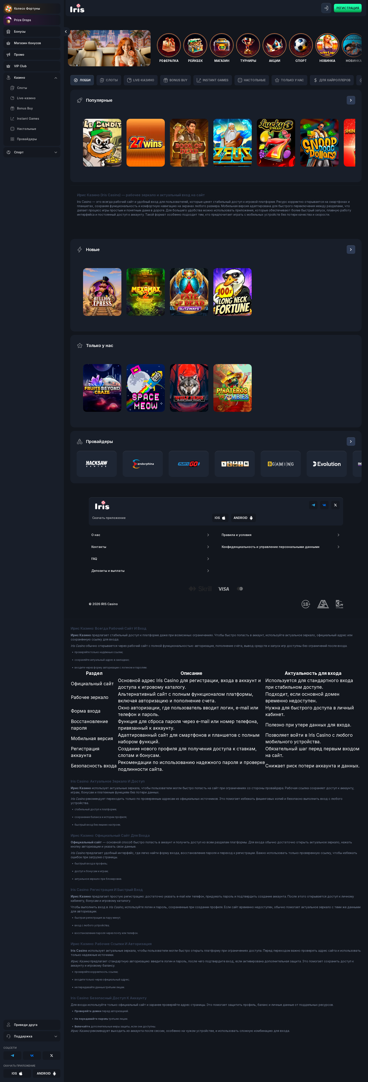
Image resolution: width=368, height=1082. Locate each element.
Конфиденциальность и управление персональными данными (270, 547)
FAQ (94, 559)
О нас (95, 535)
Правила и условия (237, 535)
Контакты (98, 547)
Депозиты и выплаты (108, 570)
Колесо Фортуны (27, 8)
